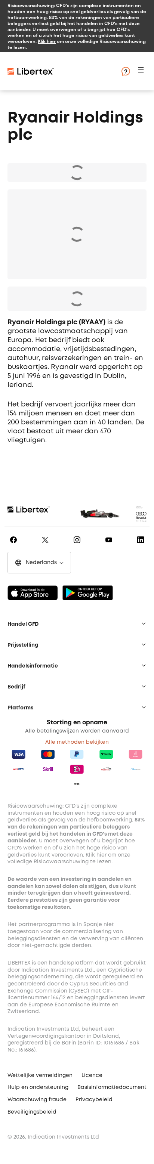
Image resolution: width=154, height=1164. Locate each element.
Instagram (78, 545)
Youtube (110, 545)
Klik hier (47, 41)
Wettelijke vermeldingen (40, 1075)
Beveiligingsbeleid (31, 1112)
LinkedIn (142, 545)
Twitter (46, 545)
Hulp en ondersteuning (37, 1087)
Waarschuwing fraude (37, 1100)
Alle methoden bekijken (77, 742)
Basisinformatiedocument (112, 1087)
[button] (142, 71)
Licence (91, 1075)
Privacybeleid (94, 1100)
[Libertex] (30, 71)
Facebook (14, 545)
